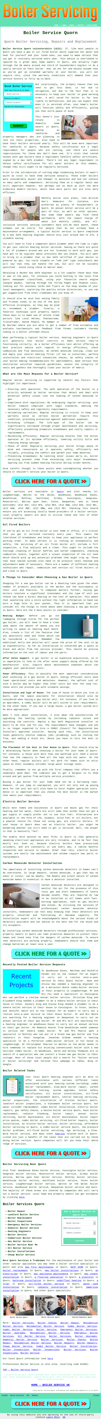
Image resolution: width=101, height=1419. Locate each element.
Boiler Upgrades (14, 1333)
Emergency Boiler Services (78, 1329)
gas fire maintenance (39, 1267)
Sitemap (5, 1395)
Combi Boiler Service (82, 1326)
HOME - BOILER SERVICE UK (50, 1384)
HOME (56, 25)
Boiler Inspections (16, 1349)
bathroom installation (27, 1280)
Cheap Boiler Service (17, 1346)
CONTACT (80, 25)
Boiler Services (23, 1323)
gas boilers (26, 157)
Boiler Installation (83, 1346)
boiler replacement (15, 1270)
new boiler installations (62, 1270)
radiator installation (52, 1287)
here (22, 1197)
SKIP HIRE (76, 1267)
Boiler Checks (47, 1323)
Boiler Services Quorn (23, 1204)
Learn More (53, 1417)
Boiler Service (46, 1329)
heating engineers (73, 337)
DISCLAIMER (92, 25)
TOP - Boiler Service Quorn (20, 1370)
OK (64, 1417)
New (28, 1395)
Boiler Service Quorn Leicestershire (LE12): (33, 48)
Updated (35, 1395)
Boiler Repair (69, 1323)
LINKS (63, 25)
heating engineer (34, 235)
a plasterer (86, 1277)
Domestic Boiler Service (20, 1339)
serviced (56, 104)
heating (60, 1134)
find (12, 1170)
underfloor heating (69, 1280)
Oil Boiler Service (31, 1336)
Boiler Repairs (64, 1343)
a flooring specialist (49, 1277)
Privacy (96, 1395)
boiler (54, 52)
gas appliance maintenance (51, 1274)
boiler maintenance (30, 1117)
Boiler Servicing (17, 1395)
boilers (79, 172)
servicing (50, 446)
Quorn (60, 491)
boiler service (74, 208)
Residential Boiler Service (45, 1326)
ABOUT (71, 25)
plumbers (21, 250)
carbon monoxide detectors (60, 869)
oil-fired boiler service (46, 1284)
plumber (34, 308)
